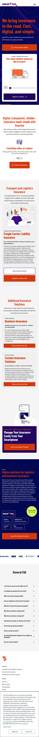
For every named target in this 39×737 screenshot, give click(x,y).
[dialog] (19, 714)
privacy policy (7, 721)
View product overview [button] (19, 346)
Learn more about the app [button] (19, 447)
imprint (25, 724)
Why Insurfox (6, 684)
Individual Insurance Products (11, 675)
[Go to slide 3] (21, 158)
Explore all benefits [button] (20, 165)
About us (4, 682)
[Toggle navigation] (35, 4)
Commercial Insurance (8, 672)
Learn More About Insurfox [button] (19, 536)
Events (4, 690)
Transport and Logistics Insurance (12, 669)
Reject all (15, 732)
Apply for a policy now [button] (19, 278)
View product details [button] (21, 47)
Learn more (7, 727)
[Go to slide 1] (18, 158)
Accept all (28, 732)
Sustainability (6, 687)
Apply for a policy (18, 97)
